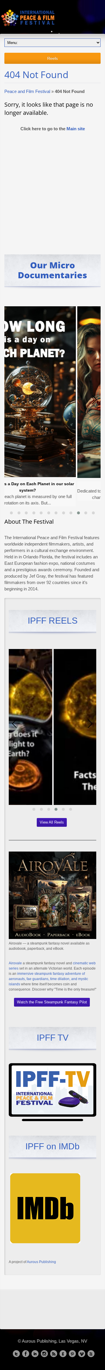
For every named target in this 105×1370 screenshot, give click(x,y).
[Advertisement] (52, 190)
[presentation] (10, 399)
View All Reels (52, 822)
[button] (11, 513)
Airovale (15, 963)
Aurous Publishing (41, 1262)
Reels (52, 58)
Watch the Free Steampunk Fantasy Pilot (52, 1002)
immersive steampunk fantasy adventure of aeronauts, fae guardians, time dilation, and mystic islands (48, 979)
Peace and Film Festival (27, 91)
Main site (75, 128)
